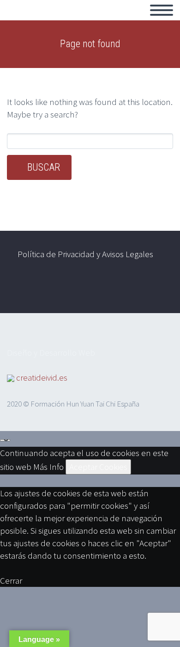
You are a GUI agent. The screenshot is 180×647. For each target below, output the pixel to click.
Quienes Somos (132, 20)
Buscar (43, 167)
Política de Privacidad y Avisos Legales (85, 253)
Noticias (70, 20)
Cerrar (11, 580)
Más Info (48, 466)
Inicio (27, 20)
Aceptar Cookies (98, 466)
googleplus (155, 289)
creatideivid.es (41, 377)
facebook (127, 289)
